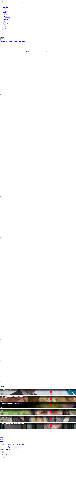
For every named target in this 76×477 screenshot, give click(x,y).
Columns (4, 21)
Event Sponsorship (10, 445)
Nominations (17, 448)
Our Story (3, 444)
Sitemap (3, 453)
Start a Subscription (17, 444)
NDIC (4, 457)
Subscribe (3, 451)
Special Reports (4, 28)
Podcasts (23, 444)
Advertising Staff (4, 445)
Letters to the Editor (5, 23)
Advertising (9, 446)
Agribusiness (5, 6)
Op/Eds (4, 24)
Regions (4, 15)
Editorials (4, 22)
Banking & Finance (5, 7)
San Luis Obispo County (8, 18)
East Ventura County (7, 17)
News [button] (2, 5)
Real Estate (4, 13)
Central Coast (6, 16)
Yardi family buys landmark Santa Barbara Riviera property (12, 41)
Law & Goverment (5, 11)
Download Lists (5, 25)
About (2, 452)
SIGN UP (1, 441)
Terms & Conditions (4, 454)
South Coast (6, 19)
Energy (4, 9)
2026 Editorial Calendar (11, 444)
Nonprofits (4, 12)
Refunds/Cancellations (5, 455)
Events (3, 29)
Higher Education (5, 10)
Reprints (4, 26)
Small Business (5, 14)
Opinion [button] (3, 20)
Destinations (5, 8)
